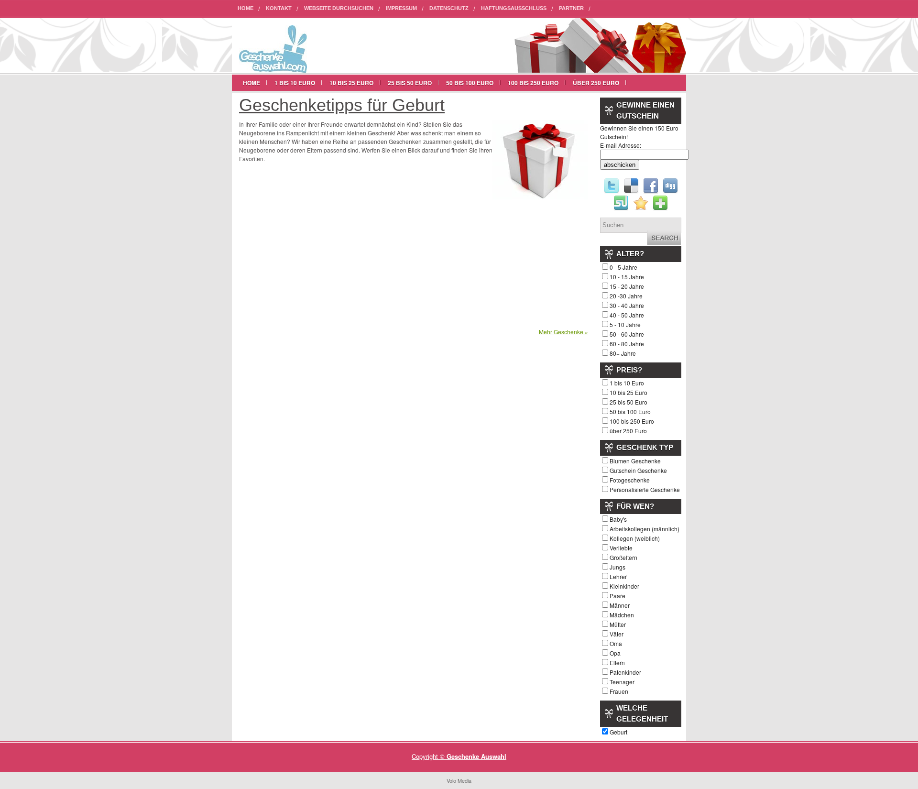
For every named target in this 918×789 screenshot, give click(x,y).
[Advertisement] (319, 247)
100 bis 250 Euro (533, 82)
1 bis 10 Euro (294, 82)
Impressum (401, 8)
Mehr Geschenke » (563, 332)
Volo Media (459, 780)
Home (245, 8)
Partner (571, 8)
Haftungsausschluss (513, 8)
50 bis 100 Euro (469, 82)
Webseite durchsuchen (338, 8)
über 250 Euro (596, 82)
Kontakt (279, 8)
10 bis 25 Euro (351, 82)
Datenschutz (449, 8)
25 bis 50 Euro (410, 82)
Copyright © (429, 756)
